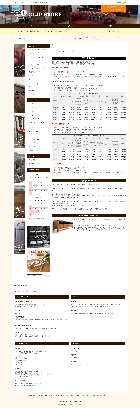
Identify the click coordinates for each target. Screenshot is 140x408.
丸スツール (32, 61)
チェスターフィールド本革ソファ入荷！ (29, 31)
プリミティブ (33, 75)
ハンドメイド (33, 94)
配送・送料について (34, 160)
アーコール (89, 39)
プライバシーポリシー (84, 395)
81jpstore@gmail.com (77, 351)
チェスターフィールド (107, 37)
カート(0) (109, 26)
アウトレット (33, 87)
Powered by (60, 404)
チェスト (116, 37)
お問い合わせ (72, 26)
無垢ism (31, 53)
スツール (96, 37)
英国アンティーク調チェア (36, 57)
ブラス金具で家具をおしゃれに (53, 31)
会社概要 (31, 163)
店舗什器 (31, 90)
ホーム (54, 45)
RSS (105, 395)
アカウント (34, 26)
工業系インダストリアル (36, 72)
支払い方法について (34, 395)
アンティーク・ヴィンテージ (37, 49)
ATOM (109, 395)
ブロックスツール (34, 64)
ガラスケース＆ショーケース (37, 68)
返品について (57, 395)
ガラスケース (89, 37)
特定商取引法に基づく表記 (69, 395)
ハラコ (31, 79)
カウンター (96, 39)
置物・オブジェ (33, 83)
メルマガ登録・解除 (113, 31)
